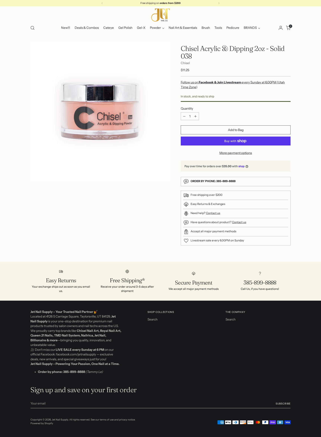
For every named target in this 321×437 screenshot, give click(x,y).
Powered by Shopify (41, 423)
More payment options (235, 153)
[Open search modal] (32, 28)
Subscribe (283, 403)
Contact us (213, 213)
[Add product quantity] (195, 116)
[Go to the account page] (280, 28)
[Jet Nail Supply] (160, 15)
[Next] (219, 3)
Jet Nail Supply (60, 419)
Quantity (187, 108)
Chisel (185, 63)
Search (152, 319)
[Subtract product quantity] (184, 116)
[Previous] (102, 3)
